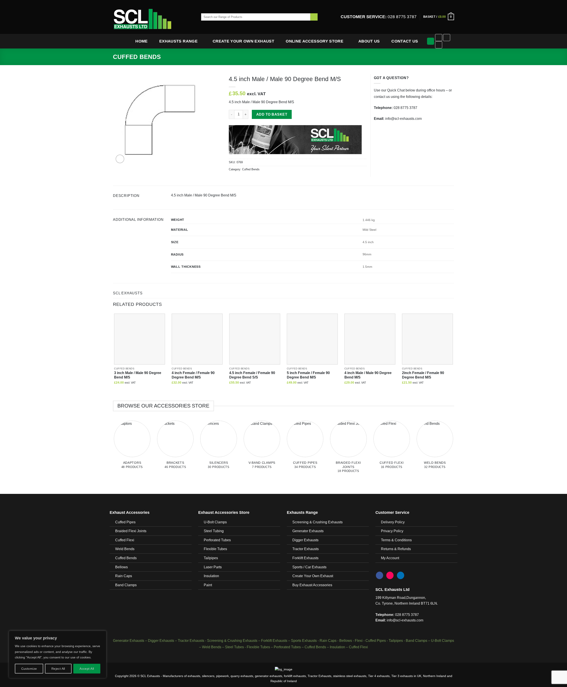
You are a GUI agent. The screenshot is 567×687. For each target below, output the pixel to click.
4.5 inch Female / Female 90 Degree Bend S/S (252, 375)
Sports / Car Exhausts (309, 567)
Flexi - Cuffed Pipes (370, 640)
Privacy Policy (392, 531)
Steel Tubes (234, 647)
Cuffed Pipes (125, 522)
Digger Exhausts (305, 540)
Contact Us (404, 41)
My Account (390, 558)
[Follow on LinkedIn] (438, 45)
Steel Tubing (214, 531)
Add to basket (271, 114)
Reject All (58, 668)
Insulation (211, 576)
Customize (29, 668)
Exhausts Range (178, 41)
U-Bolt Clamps (215, 522)
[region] (57, 654)
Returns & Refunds (396, 549)
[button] (438, 17)
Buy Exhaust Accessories (312, 585)
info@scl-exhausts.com (403, 118)
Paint (208, 585)
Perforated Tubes (217, 540)
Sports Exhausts (304, 640)
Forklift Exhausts (305, 558)
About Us (369, 41)
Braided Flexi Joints (130, 531)
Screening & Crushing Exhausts (317, 522)
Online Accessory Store (314, 41)
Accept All (87, 668)
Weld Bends (124, 549)
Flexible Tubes (215, 549)
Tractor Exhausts (305, 549)
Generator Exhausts (308, 531)
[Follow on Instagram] (446, 37)
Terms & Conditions (396, 540)
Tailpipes (211, 558)
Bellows (121, 567)
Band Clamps (126, 585)
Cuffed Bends (137, 56)
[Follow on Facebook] (438, 37)
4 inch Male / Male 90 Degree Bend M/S (368, 375)
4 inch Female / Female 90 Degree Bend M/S (193, 375)
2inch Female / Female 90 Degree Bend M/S (423, 375)
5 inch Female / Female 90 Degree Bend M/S (308, 375)
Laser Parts (213, 567)
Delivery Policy (393, 522)
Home (141, 41)
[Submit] (314, 17)
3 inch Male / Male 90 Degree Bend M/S (137, 375)
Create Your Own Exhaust (243, 41)
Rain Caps (123, 576)
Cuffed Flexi (124, 540)
